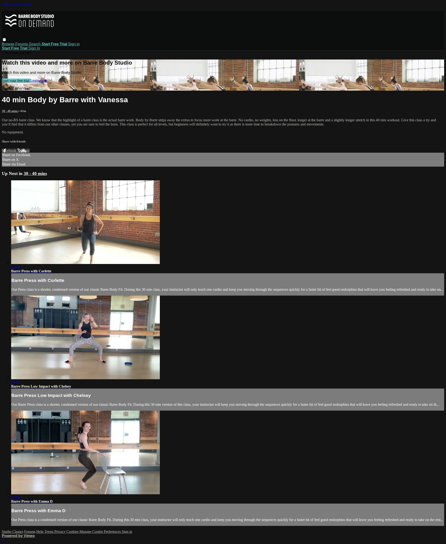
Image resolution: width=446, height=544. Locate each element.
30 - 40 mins (10, 111)
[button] (4, 39)
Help (40, 532)
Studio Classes (12, 532)
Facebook (9, 150)
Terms (49, 532)
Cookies (72, 532)
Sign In (34, 48)
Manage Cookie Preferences (100, 532)
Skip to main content (17, 4)
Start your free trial (16, 80)
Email (25, 150)
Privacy (60, 532)
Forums (22, 44)
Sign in (74, 44)
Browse (8, 44)
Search (35, 44)
